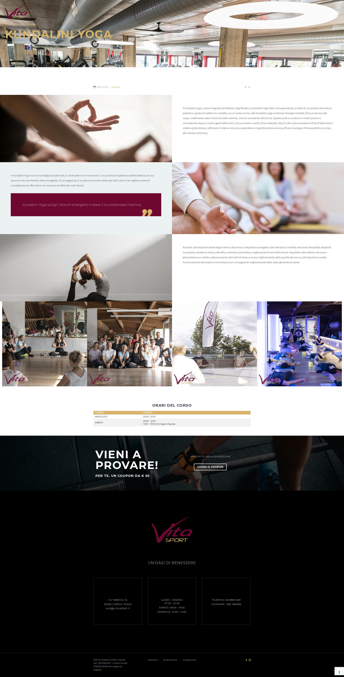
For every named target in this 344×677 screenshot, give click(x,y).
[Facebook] (246, 660)
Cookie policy (189, 660)
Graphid (97, 670)
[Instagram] (250, 660)
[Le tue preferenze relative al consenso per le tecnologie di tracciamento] (339, 672)
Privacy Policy (170, 660)
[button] (6, 344)
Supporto (152, 660)
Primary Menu (336, 13)
